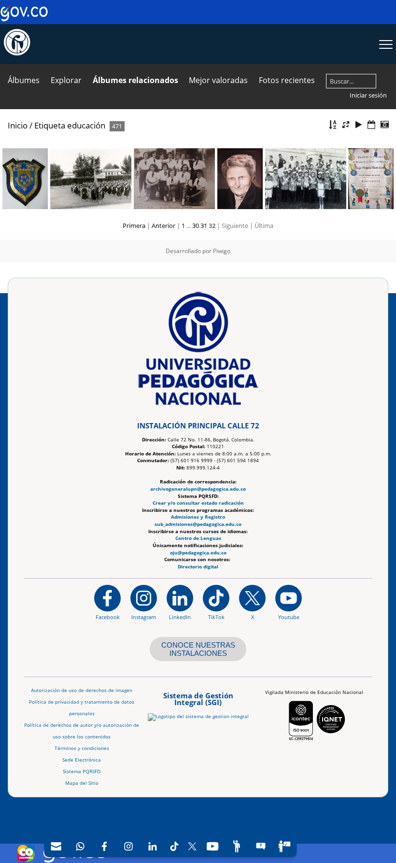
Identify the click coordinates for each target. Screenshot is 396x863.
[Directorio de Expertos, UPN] (284, 846)
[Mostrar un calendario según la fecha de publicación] (371, 125)
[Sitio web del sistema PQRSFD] (260, 846)
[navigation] (170, 846)
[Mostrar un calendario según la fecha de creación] (384, 125)
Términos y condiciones (82, 748)
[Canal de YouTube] (212, 846)
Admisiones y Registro (198, 517)
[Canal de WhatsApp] (80, 846)
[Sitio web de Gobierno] (24, 19)
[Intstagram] (128, 846)
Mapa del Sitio (82, 783)
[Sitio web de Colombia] (26, 853)
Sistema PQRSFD (81, 771)
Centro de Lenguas (198, 538)
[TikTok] (174, 846)
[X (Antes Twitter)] (192, 846)
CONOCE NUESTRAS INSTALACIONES (198, 649)
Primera (134, 225)
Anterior (163, 225)
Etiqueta (49, 125)
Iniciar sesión (368, 95)
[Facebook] (104, 846)
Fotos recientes (287, 80)
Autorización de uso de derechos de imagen (81, 690)
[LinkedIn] (153, 846)
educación (86, 125)
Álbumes (24, 80)
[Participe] (237, 846)
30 (195, 225)
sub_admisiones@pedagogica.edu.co (198, 524)
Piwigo (221, 251)
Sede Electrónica (81, 760)
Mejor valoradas (218, 80)
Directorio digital (198, 567)
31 (203, 225)
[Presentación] (359, 125)
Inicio (18, 125)
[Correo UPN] (56, 846)
